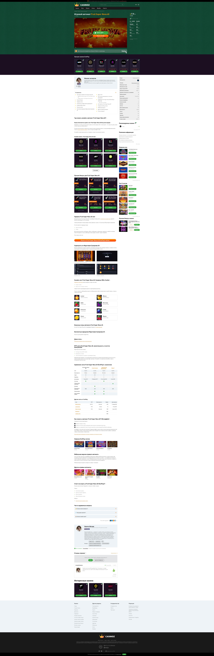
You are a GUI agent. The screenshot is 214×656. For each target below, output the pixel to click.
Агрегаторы (94, 613)
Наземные (94, 615)
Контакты (130, 615)
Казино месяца (95, 617)
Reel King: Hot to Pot (132, 167)
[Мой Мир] (112, 520)
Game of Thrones (131, 161)
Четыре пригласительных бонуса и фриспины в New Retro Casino (134, 221)
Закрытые (76, 609)
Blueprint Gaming (131, 150)
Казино (77, 8)
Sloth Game (130, 185)
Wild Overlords (77, 404)
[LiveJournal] (110, 520)
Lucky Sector (77, 406)
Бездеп (76, 183)
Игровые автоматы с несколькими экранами (127, 135)
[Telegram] (115, 520)
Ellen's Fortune (78, 409)
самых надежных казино (82, 129)
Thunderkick (130, 192)
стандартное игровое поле (105, 218)
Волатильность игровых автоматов (125, 136)
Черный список (77, 608)
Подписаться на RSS (110, 651)
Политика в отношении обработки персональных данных (133, 610)
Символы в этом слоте (78, 282)
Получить (81, 189)
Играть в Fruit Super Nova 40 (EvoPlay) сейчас (95, 240)
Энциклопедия (77, 627)
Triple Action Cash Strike (133, 173)
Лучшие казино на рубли (79, 619)
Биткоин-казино (77, 625)
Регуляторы (94, 621)
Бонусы (87, 8)
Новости (105, 8)
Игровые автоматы (78, 615)
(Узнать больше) (118, 654)
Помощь (130, 613)
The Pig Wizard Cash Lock (133, 149)
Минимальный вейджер (109, 201)
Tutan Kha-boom (131, 203)
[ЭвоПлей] (138, 80)
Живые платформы (96, 611)
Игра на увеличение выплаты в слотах (126, 141)
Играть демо (113, 445)
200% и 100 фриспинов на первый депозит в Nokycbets (134, 227)
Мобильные (94, 625)
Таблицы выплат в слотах (124, 138)
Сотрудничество (114, 606)
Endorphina (130, 186)
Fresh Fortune (95, 368)
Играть (79, 71)
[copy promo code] (91, 69)
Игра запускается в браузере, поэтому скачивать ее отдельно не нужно (88, 434)
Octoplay (86, 479)
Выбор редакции (93, 201)
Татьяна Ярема (85, 548)
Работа (112, 608)
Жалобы (99, 8)
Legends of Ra (77, 413)
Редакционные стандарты (134, 617)
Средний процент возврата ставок (82, 500)
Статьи (93, 8)
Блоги (93, 627)
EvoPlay (75, 449)
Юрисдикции (94, 619)
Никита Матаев (79, 86)
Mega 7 (113, 368)
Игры (82, 8)
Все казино (95, 170)
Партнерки (113, 609)
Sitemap (130, 619)
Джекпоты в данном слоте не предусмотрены (83, 341)
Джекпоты (76, 611)
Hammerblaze (131, 197)
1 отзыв (131, 15)
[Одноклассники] (113, 520)
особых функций (99, 327)
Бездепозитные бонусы (78, 623)
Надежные (76, 613)
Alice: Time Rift (131, 209)
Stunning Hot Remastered (104, 368)
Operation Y (77, 411)
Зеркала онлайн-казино (78, 621)
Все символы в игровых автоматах (125, 140)
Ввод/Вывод (94, 608)
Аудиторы (94, 623)
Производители (95, 606)
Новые (75, 606)
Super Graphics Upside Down (133, 155)
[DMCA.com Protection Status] (106, 648)
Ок (124, 654)
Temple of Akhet (131, 191)
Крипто (93, 609)
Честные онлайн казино (78, 617)
